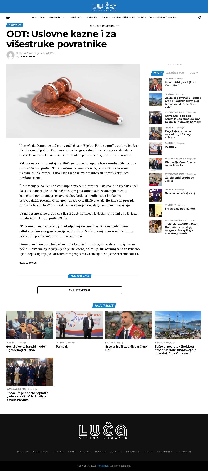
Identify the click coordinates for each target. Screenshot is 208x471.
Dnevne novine (27, 56)
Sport (148, 451)
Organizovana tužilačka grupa (122, 17)
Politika (38, 17)
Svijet (91, 17)
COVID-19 (116, 451)
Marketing (164, 451)
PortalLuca (102, 465)
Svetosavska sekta (163, 17)
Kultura (85, 451)
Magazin (101, 451)
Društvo (75, 17)
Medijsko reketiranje (104, 26)
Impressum (183, 451)
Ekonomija (56, 17)
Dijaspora (133, 451)
